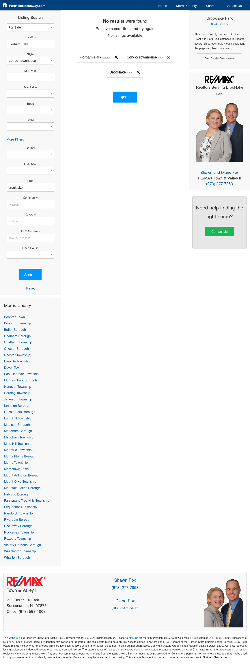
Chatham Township (18, 342)
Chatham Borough (17, 336)
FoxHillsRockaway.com (27, 5)
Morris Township (16, 462)
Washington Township (20, 551)
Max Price (30, 87)
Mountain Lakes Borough (22, 487)
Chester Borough (16, 348)
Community (30, 197)
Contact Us (233, 5)
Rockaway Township (19, 532)
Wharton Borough (17, 557)
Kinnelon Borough (17, 405)
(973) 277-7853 (219, 183)
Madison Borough (17, 424)
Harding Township (17, 392)
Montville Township (18, 449)
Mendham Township (18, 437)
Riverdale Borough (17, 519)
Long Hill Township (17, 418)
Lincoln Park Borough (19, 411)
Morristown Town (16, 468)
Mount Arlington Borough (22, 475)
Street (30, 181)
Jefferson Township (18, 399)
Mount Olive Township (20, 481)
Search (211, 5)
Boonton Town (14, 317)
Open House (30, 248)
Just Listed (30, 164)
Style (30, 54)
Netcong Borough (17, 494)
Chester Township (17, 355)
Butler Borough (15, 329)
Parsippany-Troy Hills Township (26, 500)
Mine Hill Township (17, 443)
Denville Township (17, 361)
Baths (30, 120)
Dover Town (12, 367)
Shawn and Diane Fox (219, 172)
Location (30, 37)
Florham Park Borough (20, 380)
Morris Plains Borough (20, 456)
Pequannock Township (20, 506)
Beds (30, 103)
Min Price (30, 71)
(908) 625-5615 (125, 607)
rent (197, 657)
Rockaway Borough (18, 525)
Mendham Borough (18, 430)
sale (186, 657)
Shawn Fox (125, 580)
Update (125, 97)
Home (162, 5)
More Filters (15, 139)
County (30, 148)
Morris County (186, 5)
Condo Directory (219, 24)
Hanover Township (17, 386)
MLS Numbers (30, 231)
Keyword (30, 214)
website (13, 638)
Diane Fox (125, 600)
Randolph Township (18, 513)
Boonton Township (17, 323)
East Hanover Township (21, 373)
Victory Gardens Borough (22, 544)
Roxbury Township (17, 538)
